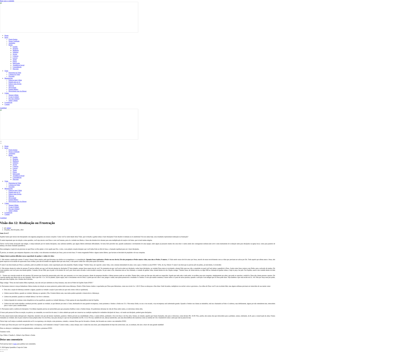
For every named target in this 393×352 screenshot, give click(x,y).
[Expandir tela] (3, 349)
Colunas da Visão (14, 74)
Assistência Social (18, 65)
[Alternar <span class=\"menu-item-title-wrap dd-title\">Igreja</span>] (35, 148)
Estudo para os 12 (14, 82)
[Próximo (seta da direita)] (3, 351)
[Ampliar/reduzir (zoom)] (1, 349)
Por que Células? (14, 99)
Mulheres (16, 50)
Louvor (15, 58)
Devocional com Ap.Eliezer (18, 91)
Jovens (15, 54)
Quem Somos (13, 39)
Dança (15, 61)
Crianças (15, 56)
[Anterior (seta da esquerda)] (1, 351)
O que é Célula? (14, 97)
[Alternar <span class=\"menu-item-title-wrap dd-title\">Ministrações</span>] (35, 189)
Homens (15, 48)
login (15, 344)
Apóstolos (12, 43)
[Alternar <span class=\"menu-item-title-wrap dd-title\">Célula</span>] (35, 203)
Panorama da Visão (15, 72)
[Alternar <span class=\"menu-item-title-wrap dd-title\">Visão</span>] (35, 181)
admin (9, 228)
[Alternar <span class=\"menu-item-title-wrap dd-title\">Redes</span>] (35, 155)
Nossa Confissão (14, 41)
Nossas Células (13, 95)
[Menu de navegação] (1, 141)
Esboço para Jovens (15, 84)
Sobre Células (13, 100)
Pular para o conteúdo (7, 1)
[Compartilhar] (5, 349)
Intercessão (16, 63)
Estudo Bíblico (13, 89)
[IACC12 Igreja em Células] (69, 32)
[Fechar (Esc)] (7, 349)
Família (15, 47)
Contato (7, 104)
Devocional (12, 87)
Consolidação (17, 67)
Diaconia (16, 69)
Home (6, 35)
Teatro (15, 59)
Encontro (12, 76)
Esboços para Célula (15, 80)
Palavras (11, 86)
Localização (8, 102)
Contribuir (3, 108)
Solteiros (15, 52)
